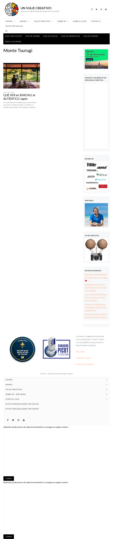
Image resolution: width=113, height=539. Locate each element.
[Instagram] (101, 9)
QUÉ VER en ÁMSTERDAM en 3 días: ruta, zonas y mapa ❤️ (96, 278)
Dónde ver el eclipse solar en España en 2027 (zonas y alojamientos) (96, 307)
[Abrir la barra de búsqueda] (6, 31)
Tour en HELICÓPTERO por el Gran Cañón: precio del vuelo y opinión (96, 297)
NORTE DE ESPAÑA (13, 42)
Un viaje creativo (36, 8)
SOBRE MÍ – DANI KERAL (16, 394)
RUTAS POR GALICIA (14, 26)
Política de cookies (83, 358)
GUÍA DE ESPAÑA (90, 36)
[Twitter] (96, 9)
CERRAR (9, 478)
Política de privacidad (84, 364)
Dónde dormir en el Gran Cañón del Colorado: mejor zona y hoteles (96, 288)
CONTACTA (96, 21)
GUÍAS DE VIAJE (12, 399)
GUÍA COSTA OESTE (13, 36)
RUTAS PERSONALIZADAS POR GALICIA (22, 404)
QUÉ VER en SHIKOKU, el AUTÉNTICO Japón (19, 96)
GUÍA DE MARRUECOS (70, 36)
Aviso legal (80, 351)
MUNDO (23, 21)
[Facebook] (92, 9)
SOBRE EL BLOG (80, 21)
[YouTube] (106, 9)
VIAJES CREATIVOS (42, 21)
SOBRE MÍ (61, 21)
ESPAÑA (9, 21)
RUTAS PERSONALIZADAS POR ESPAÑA (22, 409)
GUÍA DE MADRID (32, 36)
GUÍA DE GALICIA (50, 36)
